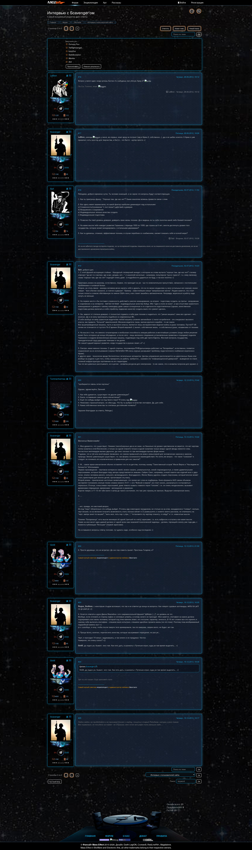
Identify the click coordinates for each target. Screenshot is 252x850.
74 (67, 231)
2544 (67, 108)
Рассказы (116, 2)
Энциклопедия (90, 2)
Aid (70, 61)
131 (67, 580)
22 (80, 546)
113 (67, 115)
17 (80, 133)
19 (80, 265)
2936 (67, 167)
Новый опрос (194, 28)
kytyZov (72, 51)
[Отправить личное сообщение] (70, 75)
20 (80, 380)
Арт (105, 2)
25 (80, 718)
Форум (75, 2)
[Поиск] (199, 11)
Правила (161, 835)
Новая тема (179, 28)
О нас (126, 835)
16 (80, 77)
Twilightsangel (75, 47)
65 (67, 174)
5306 (67, 574)
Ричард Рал (74, 44)
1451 (67, 224)
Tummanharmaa (57, 378)
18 (80, 190)
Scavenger (55, 131)
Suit (52, 188)
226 (67, 421)
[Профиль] (67, 76)
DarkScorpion (75, 54)
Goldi (52, 544)
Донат (143, 835)
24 (80, 661)
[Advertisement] (171, 789)
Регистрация (197, 2)
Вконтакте (133, 558)
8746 (67, 414)
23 (80, 602)
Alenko (72, 58)
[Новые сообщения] (192, 11)
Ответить (165, 28)
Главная (90, 835)
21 (80, 437)
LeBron (53, 75)
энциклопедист (102, 558)
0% (55, 108)
